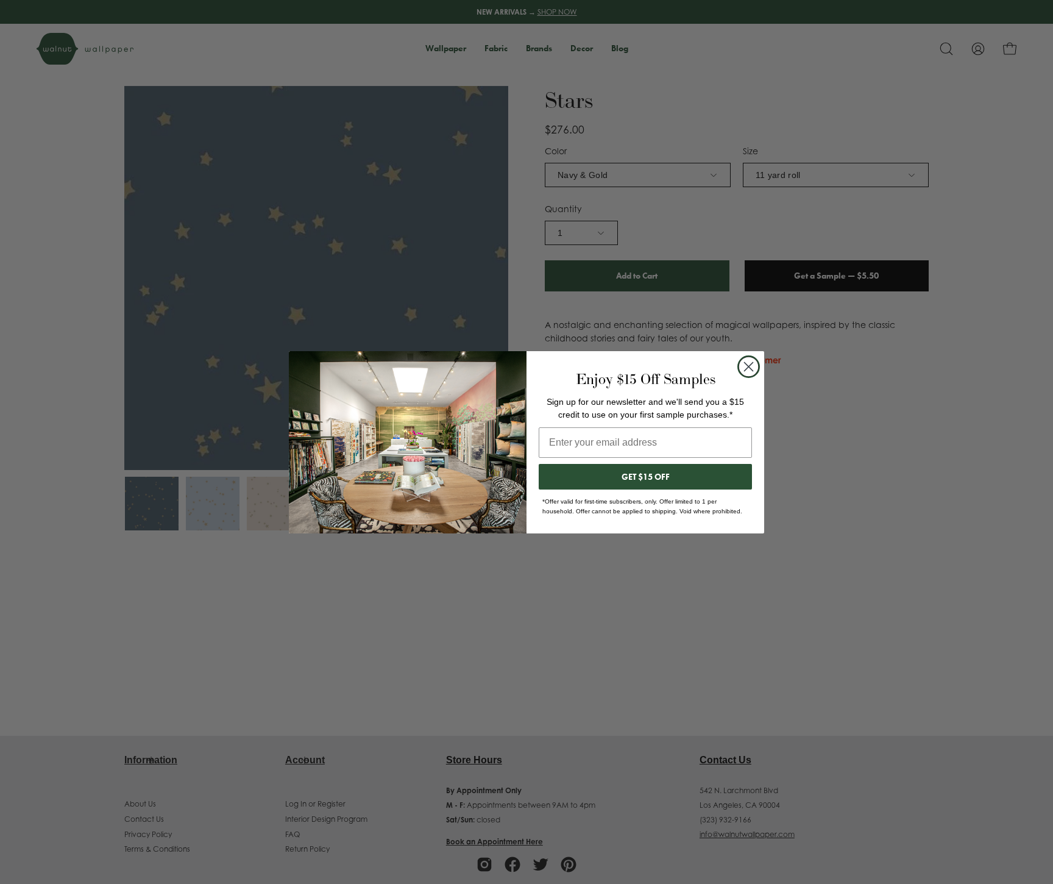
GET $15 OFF (646, 476)
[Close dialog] (748, 366)
